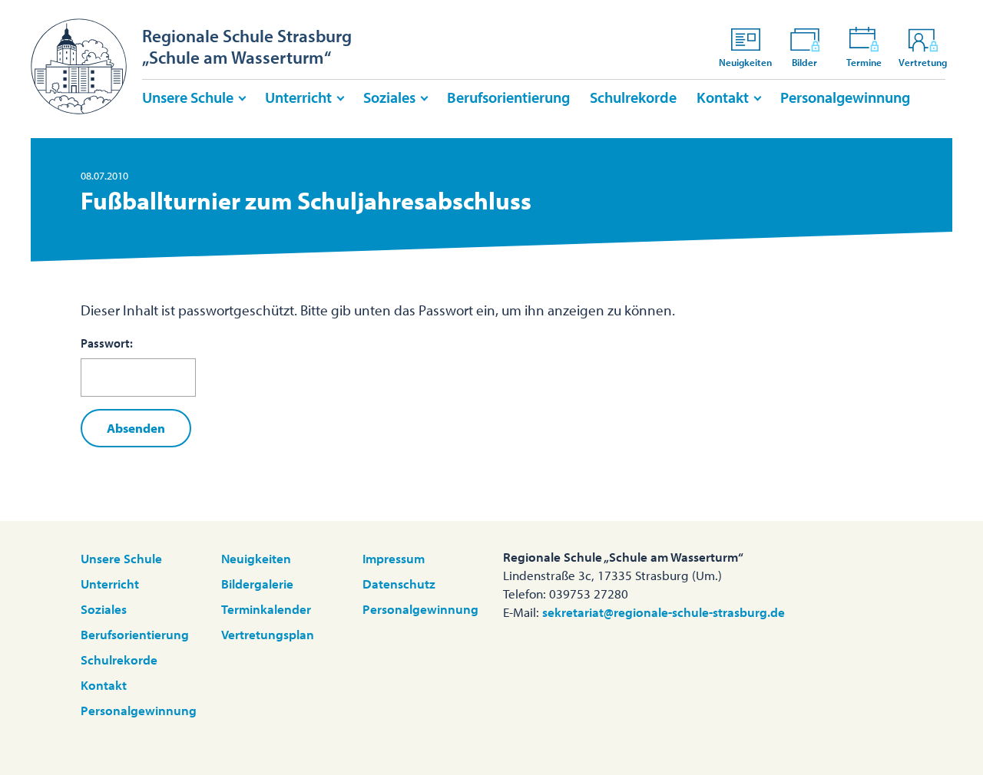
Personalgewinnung (845, 97)
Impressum (393, 558)
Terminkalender (266, 609)
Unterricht (298, 97)
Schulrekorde (633, 97)
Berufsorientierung (508, 97)
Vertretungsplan (267, 634)
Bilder (804, 62)
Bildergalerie (257, 583)
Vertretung (923, 62)
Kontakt (723, 97)
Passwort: (107, 343)
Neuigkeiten (745, 62)
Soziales (389, 97)
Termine (864, 62)
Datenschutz (398, 583)
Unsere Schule (187, 97)
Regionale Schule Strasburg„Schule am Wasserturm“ (247, 46)
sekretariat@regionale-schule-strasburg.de (663, 612)
